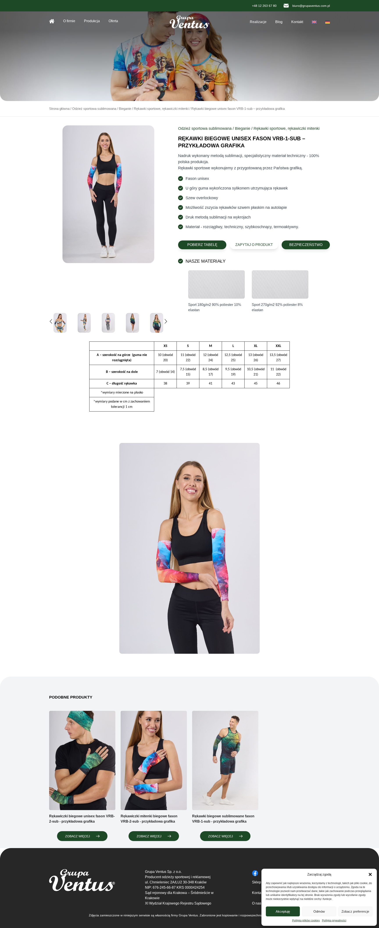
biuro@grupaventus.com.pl (311, 5)
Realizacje (258, 22)
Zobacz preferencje (355, 911)
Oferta (113, 21)
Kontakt (297, 22)
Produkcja (92, 21)
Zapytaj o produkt (254, 245)
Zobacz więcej (77, 836)
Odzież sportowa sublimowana (94, 108)
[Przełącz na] (314, 22)
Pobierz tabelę (202, 245)
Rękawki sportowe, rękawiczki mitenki (161, 108)
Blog (278, 22)
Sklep (256, 882)
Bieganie (125, 108)
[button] (370, 874)
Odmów (319, 911)
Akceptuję (283, 911)
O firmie (69, 21)
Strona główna (51, 21)
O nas (256, 903)
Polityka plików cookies (306, 920)
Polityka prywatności (334, 920)
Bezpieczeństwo (305, 245)
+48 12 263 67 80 (264, 5)
